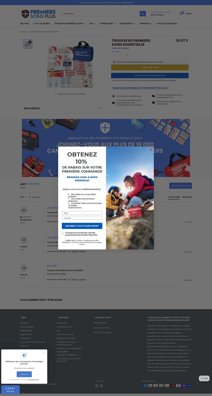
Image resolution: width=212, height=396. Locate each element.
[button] (10, 389)
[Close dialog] (151, 150)
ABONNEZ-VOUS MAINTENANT (82, 226)
